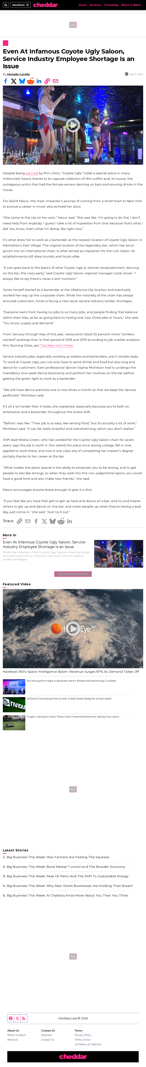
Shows (83, 5)
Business (95, 5)
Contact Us (47, 1039)
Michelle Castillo (18, 74)
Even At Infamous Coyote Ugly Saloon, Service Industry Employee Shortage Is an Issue (44, 544)
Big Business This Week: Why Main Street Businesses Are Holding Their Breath (70, 886)
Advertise (46, 1035)
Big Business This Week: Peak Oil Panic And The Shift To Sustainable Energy (68, 876)
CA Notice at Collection (88, 1044)
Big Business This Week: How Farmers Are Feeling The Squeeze (58, 857)
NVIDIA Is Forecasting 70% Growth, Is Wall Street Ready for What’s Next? (69, 698)
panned (32, 173)
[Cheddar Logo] (45, 4)
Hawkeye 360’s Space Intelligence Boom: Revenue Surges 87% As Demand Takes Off (71, 671)
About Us (12, 1039)
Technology (111, 5)
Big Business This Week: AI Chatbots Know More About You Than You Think (67, 895)
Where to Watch (131, 5)
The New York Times (56, 345)
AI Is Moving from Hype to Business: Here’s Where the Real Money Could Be (71, 680)
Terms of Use (82, 1039)
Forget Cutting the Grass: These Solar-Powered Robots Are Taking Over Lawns (73, 716)
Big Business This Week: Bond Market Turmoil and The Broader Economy (66, 867)
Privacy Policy (83, 1035)
